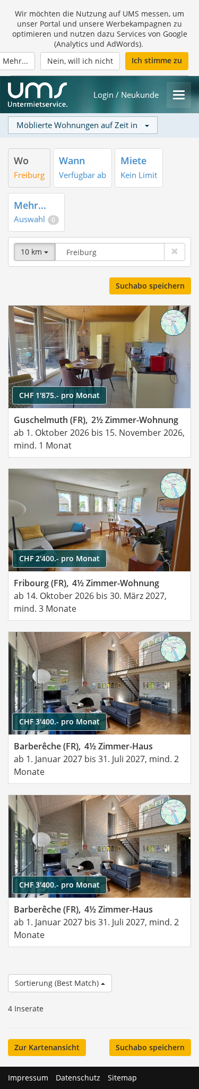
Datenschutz (78, 1078)
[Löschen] (174, 252)
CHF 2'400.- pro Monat (59, 558)
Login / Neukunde (126, 94)
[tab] (29, 167)
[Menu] (179, 95)
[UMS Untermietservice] (37, 94)
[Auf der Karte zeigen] (173, 322)
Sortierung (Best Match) (58, 983)
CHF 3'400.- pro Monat (59, 721)
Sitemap (122, 1078)
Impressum (28, 1078)
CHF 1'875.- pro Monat (59, 395)
